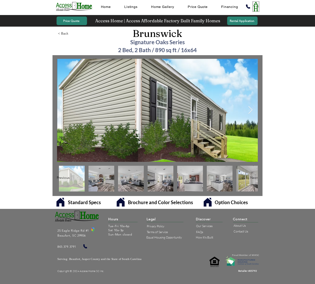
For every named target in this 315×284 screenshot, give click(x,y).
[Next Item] (250, 110)
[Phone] (248, 7)
